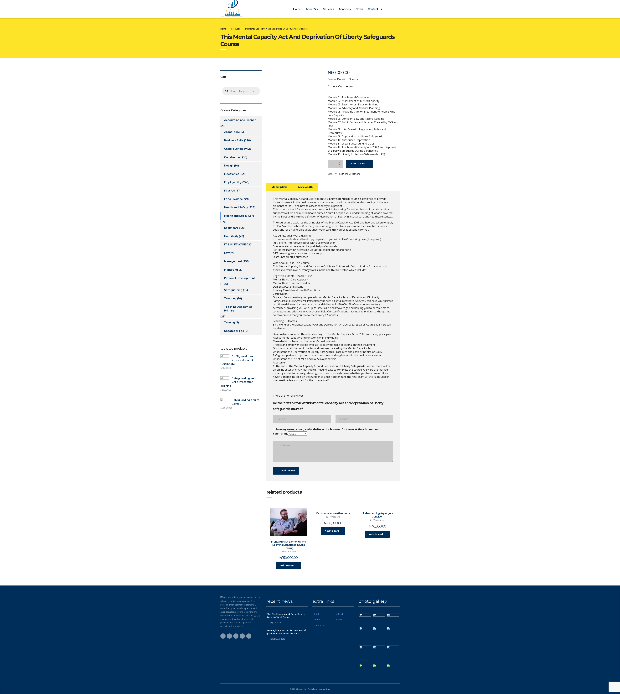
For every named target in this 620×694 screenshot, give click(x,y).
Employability (233, 182)
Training (229, 322)
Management (233, 261)
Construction (233, 157)
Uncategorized (234, 330)
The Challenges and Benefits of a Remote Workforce (285, 616)
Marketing (231, 269)
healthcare (231, 227)
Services (328, 9)
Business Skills (233, 140)
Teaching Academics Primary (238, 308)
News (359, 9)
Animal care (232, 132)
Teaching (230, 298)
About (339, 613)
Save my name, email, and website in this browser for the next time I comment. (328, 429)
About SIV (312, 9)
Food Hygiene (233, 199)
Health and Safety (236, 207)
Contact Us (375, 9)
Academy (345, 9)
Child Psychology (235, 148)
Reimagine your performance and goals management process (286, 632)
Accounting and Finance (240, 120)
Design (228, 165)
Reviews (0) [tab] (305, 187)
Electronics (231, 174)
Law (227, 252)
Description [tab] (279, 187)
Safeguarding (233, 290)
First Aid (229, 190)
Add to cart (358, 163)
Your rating (280, 433)
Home (297, 9)
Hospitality (231, 236)
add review (288, 470)
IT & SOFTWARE (235, 244)
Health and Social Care (349, 173)
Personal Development (239, 278)
